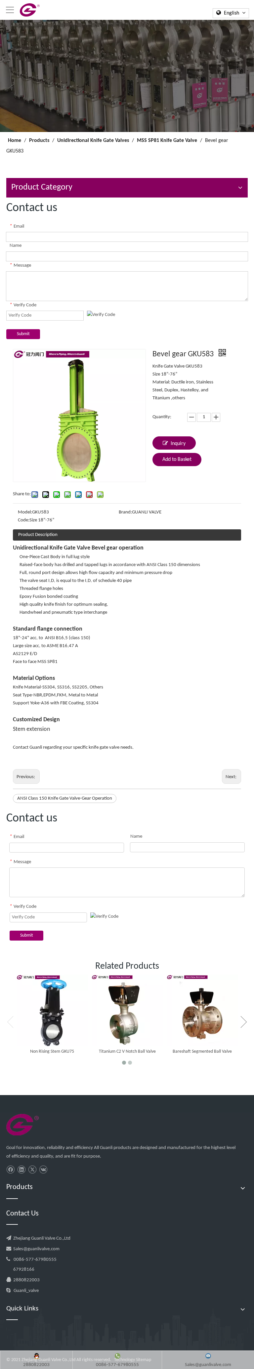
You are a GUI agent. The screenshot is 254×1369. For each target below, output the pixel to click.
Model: (25, 512)
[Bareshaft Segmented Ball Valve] (202, 1010)
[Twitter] (32, 1170)
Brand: (125, 512)
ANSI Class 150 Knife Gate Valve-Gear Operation (64, 798)
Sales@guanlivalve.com (36, 1249)
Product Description (38, 534)
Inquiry (178, 443)
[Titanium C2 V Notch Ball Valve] (127, 1010)
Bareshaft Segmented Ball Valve (202, 1051)
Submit (23, 333)
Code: (23, 520)
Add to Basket (176, 459)
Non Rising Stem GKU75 (52, 1051)
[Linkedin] (21, 1170)
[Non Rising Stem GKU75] (52, 1010)
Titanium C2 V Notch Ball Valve (127, 1051)
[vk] (43, 1170)
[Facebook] (10, 1170)
